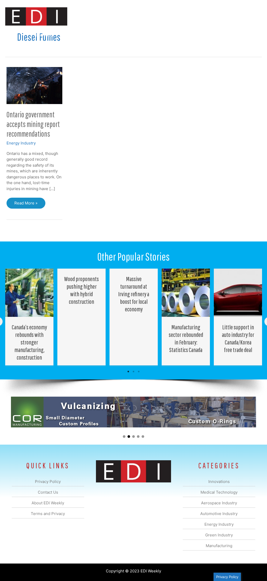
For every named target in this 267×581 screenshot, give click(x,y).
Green (162, 35)
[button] (254, 35)
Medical (68, 35)
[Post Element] (29, 317)
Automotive (118, 35)
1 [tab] (128, 371)
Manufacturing (188, 35)
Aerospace (91, 35)
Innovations (44, 35)
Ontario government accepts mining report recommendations (33, 124)
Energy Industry (21, 143)
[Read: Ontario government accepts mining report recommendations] (34, 85)
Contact (234, 35)
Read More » (29, 204)
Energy (143, 35)
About (213, 35)
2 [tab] (133, 371)
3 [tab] (138, 371)
